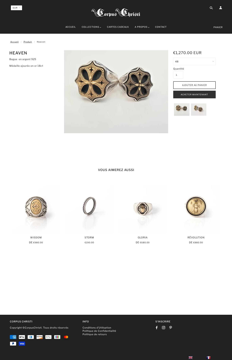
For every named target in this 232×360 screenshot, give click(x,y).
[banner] (116, 12)
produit (28, 41)
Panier (218, 27)
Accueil (14, 41)
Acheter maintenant (194, 94)
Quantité (178, 68)
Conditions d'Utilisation (97, 327)
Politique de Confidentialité (99, 330)
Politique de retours (95, 334)
